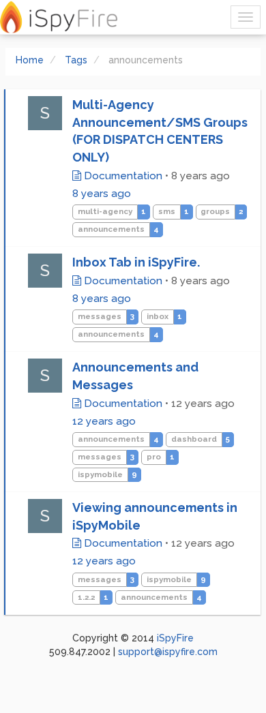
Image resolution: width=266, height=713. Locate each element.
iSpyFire (175, 638)
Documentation (121, 176)
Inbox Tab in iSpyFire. (136, 262)
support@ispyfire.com (168, 651)
